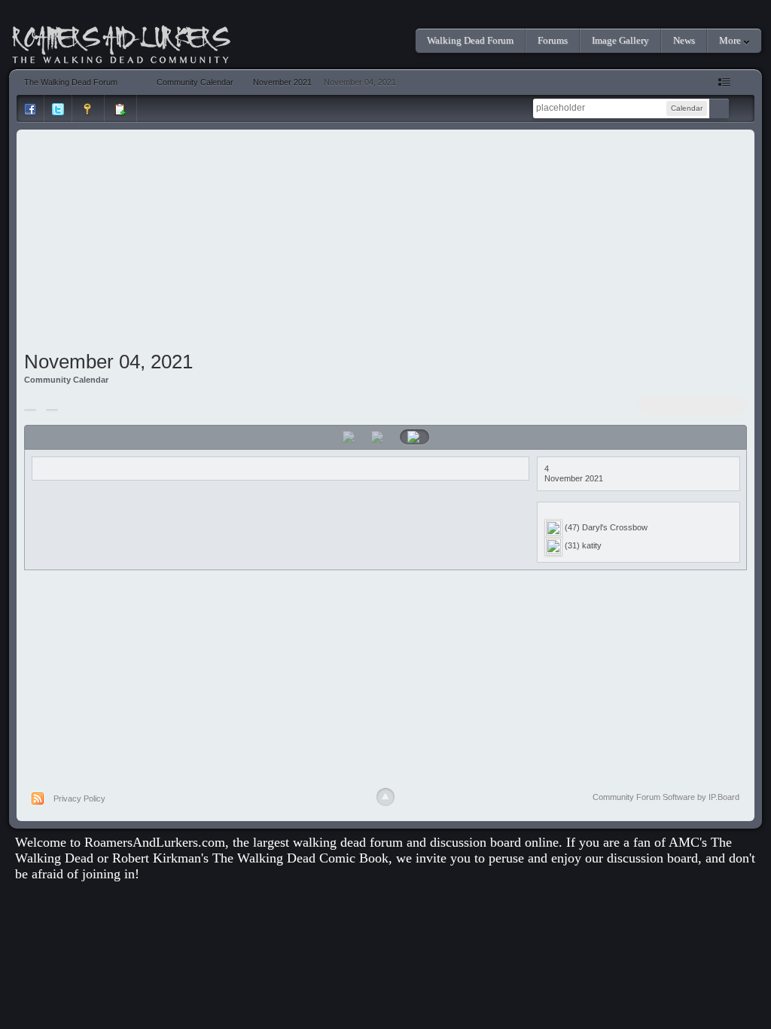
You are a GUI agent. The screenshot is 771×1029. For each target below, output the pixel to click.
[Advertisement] (385, 242)
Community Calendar (66, 379)
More (731, 40)
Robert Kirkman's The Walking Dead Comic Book (250, 858)
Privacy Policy (79, 798)
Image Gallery (620, 40)
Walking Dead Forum (470, 40)
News (684, 40)
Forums (553, 40)
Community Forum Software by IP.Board (666, 797)
